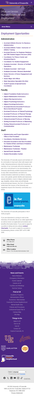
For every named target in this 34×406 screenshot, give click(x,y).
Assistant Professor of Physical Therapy (17, 114)
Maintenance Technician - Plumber (15, 149)
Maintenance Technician (12, 146)
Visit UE (17, 326)
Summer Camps (17, 288)
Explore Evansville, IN (17, 331)
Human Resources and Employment (13, 16)
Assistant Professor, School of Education (17, 116)
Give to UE (17, 323)
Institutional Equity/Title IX (17, 309)
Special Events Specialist (12, 151)
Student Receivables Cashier (13, 154)
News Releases (17, 276)
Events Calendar (17, 281)
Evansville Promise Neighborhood (17, 302)
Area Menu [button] (6, 27)
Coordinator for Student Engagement (16, 62)
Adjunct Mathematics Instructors (15, 96)
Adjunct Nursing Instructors (13, 99)
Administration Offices (17, 297)
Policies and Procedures (17, 307)
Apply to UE (17, 321)
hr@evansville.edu (12, 246)
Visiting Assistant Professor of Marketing (18, 121)
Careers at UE (17, 283)
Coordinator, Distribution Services (15, 139)
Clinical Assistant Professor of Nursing (17, 119)
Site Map (17, 314)
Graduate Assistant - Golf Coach (14, 69)
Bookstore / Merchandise (17, 300)
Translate (22, 374)
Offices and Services (9, 11)
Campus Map (17, 312)
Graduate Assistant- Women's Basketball (17, 71)
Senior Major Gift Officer (12, 78)
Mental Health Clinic (17, 305)
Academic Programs (17, 295)
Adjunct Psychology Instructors (14, 102)
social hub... (27, 378)
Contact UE (17, 328)
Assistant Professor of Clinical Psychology (18, 111)
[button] (31, 2)
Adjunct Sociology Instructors (13, 104)
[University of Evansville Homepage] (17, 2)
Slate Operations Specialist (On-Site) (16, 81)
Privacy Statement (17, 393)
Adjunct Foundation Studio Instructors (16, 94)
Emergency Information (17, 278)
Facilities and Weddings (17, 286)
